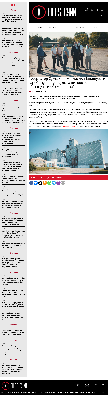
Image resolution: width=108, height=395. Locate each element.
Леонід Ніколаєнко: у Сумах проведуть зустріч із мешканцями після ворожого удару (13, 293)
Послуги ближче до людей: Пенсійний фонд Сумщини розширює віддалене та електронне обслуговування (13, 204)
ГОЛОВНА (38, 27)
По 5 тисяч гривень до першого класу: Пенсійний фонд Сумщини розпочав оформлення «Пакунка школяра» (12, 369)
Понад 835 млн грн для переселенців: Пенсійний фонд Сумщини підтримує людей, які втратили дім (12, 43)
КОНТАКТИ (98, 27)
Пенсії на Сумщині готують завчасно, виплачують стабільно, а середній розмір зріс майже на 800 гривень (13, 119)
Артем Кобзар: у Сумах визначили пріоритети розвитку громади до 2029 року (12, 316)
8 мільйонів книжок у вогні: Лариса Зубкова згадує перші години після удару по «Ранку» (13, 180)
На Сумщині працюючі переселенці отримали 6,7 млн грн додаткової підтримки (13, 108)
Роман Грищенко (69, 126)
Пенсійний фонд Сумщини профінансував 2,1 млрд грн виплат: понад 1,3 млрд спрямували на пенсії (13, 222)
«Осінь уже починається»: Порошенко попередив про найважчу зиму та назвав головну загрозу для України (13, 192)
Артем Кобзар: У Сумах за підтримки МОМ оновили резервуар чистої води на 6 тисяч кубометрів (13, 19)
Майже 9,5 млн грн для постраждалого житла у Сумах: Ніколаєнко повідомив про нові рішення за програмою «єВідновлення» (13, 139)
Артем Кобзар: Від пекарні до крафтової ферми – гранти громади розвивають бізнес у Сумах (13, 281)
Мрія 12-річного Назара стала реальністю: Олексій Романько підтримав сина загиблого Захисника (13, 234)
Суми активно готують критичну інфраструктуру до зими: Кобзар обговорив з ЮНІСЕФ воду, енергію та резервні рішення (13, 166)
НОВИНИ (53, 27)
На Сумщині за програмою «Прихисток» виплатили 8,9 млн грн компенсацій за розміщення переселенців (13, 31)
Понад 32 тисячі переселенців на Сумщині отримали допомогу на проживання (12, 153)
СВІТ (67, 27)
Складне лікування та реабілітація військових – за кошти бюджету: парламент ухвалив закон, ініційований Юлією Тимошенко (13, 78)
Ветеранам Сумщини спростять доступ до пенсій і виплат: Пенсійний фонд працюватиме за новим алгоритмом (13, 350)
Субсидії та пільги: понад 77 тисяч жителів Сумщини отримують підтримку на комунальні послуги (13, 91)
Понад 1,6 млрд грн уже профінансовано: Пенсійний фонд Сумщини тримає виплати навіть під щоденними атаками (13, 263)
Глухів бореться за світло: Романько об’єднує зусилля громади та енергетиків (13, 332)
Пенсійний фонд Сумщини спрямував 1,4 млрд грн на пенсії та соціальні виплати (13, 305)
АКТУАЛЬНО (81, 27)
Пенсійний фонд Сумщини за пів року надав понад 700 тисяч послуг (13, 245)
